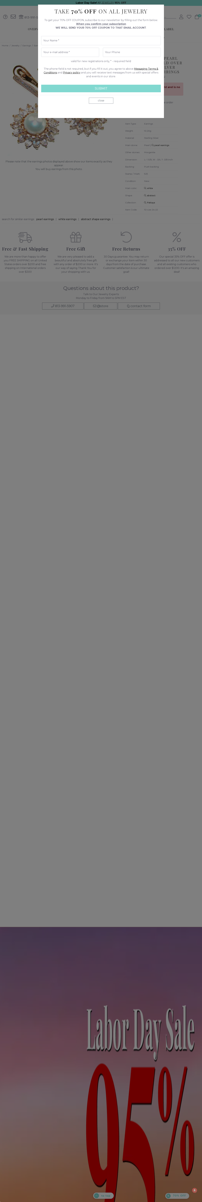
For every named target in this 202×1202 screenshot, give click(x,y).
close (101, 100)
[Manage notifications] (194, 1190)
